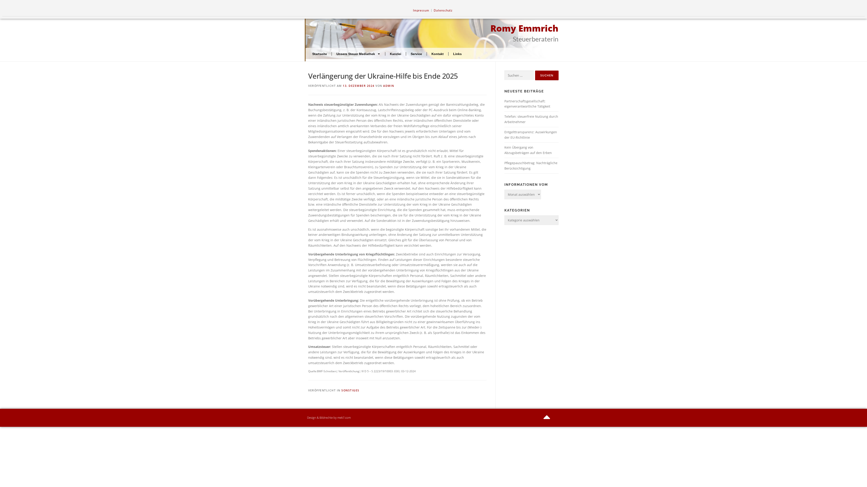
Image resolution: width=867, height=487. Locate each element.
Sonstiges (350, 390)
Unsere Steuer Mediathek (355, 54)
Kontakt (437, 54)
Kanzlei (395, 54)
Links (457, 54)
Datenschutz (443, 10)
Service (416, 54)
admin (388, 86)
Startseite (319, 54)
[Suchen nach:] (519, 75)
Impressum (421, 10)
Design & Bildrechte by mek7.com (329, 418)
